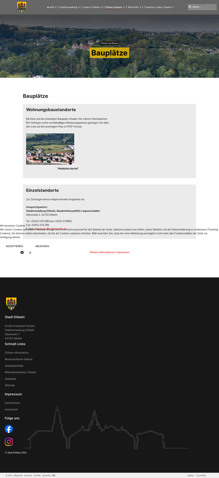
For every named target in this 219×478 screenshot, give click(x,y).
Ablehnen (42, 246)
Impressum (123, 252)
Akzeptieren (14, 246)
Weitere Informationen (102, 252)
